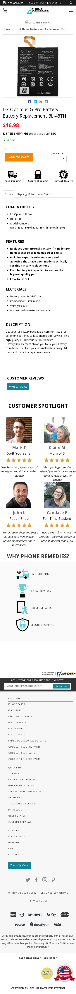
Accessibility (16, 836)
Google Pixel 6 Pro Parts (24, 746)
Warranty (14, 842)
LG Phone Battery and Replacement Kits (42, 29)
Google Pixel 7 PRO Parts (24, 759)
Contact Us (15, 854)
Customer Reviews (20, 821)
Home (6, 29)
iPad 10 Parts (16, 734)
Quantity (57, 153)
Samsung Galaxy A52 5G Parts (27, 740)
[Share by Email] (46, 102)
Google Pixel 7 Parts (21, 752)
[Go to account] (13, 3)
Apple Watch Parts (20, 716)
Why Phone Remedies (21, 785)
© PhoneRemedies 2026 (22, 892)
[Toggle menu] (71, 10)
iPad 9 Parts (16, 728)
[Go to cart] (5, 10)
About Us (14, 797)
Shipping (13, 773)
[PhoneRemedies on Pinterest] (53, 880)
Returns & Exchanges (22, 779)
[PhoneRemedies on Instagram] (44, 880)
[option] (38, 66)
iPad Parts (15, 710)
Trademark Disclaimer (22, 803)
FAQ (10, 848)
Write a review (18, 387)
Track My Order (19, 865)
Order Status (17, 815)
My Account (16, 809)
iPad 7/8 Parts (17, 722)
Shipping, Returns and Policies (34, 194)
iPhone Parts (16, 704)
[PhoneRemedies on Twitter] (28, 880)
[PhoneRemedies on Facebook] (36, 880)
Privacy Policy (38, 900)
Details (8, 194)
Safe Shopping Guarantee (24, 791)
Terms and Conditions (53, 892)
